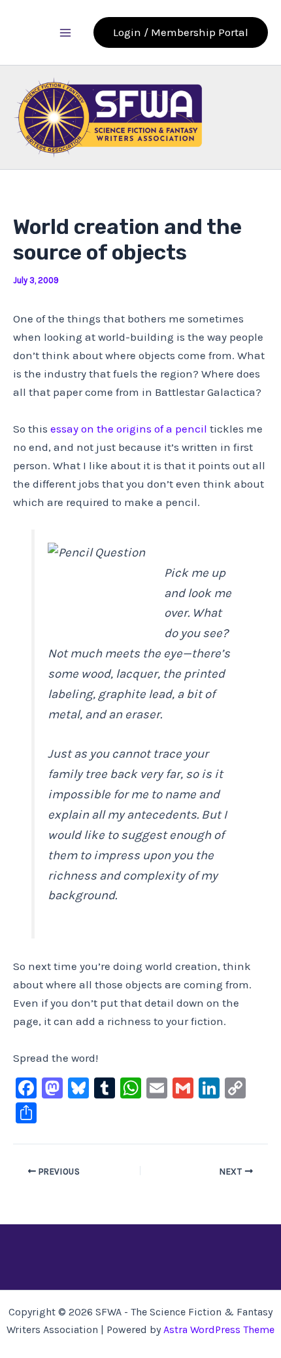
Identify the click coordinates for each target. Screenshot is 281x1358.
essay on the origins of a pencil (130, 428)
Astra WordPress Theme (218, 1329)
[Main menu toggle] (66, 33)
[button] (180, 32)
